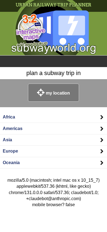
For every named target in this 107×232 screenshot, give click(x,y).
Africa (9, 117)
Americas (12, 128)
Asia (7, 139)
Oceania (11, 162)
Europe (10, 151)
